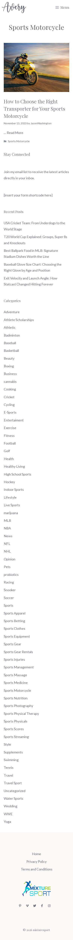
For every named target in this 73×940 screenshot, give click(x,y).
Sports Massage (15, 675)
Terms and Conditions (36, 869)
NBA (7, 528)
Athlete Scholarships (19, 320)
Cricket (9, 397)
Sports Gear (12, 644)
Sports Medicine (16, 683)
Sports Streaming (16, 737)
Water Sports (13, 798)
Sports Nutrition (16, 698)
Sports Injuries (14, 659)
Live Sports (12, 505)
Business (10, 374)
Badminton (12, 335)
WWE (8, 814)
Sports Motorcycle (19, 141)
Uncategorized (14, 791)
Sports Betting (14, 621)
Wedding (10, 806)
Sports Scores (14, 729)
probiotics (11, 575)
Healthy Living (14, 466)
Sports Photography (18, 706)
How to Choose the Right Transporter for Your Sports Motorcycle (34, 108)
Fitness (9, 436)
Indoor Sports (14, 489)
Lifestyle (10, 497)
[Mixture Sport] (14, 7)
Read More (15, 133)
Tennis (8, 767)
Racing (9, 582)
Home (36, 854)
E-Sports (10, 412)
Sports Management (19, 667)
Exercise (10, 428)
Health (9, 459)
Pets (7, 567)
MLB (7, 520)
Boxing (9, 366)
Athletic (10, 327)
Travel (8, 775)
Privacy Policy (36, 861)
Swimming (11, 760)
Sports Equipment (17, 636)
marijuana (11, 513)
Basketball (11, 350)
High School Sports (17, 474)
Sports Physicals (15, 721)
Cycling (9, 405)
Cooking (10, 389)
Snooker (10, 590)
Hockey (9, 482)
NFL (7, 544)
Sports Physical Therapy (21, 713)
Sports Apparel (14, 613)
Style (7, 744)
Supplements (13, 752)
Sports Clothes (14, 628)
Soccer (9, 598)
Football (10, 443)
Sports (8, 605)
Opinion (9, 559)
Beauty (9, 358)
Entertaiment (14, 420)
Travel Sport (13, 783)
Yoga (7, 821)
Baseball (10, 343)
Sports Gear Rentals (18, 652)
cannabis (10, 381)
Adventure (12, 312)
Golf (7, 451)
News (8, 536)
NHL (7, 551)
